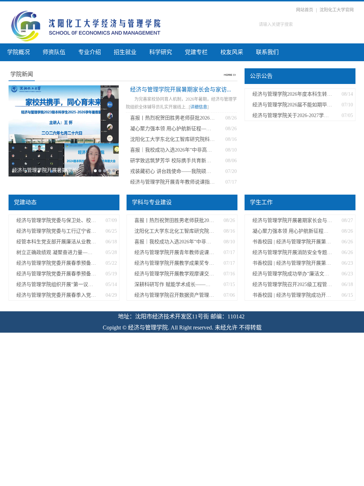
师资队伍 (54, 52)
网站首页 (304, 9)
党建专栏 (196, 52)
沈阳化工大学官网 (337, 9)
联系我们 (267, 52)
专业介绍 (89, 52)
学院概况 (18, 52)
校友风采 (231, 52)
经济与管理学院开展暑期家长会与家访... (180, 89)
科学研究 (160, 52)
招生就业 (125, 52)
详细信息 (198, 107)
